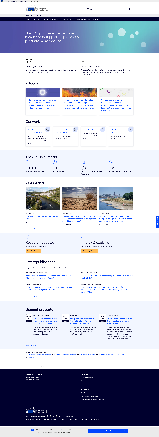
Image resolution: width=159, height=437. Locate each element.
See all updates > (33, 251)
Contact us (69, 416)
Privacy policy (74, 419)
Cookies (64, 419)
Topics (46, 19)
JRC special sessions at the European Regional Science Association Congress (45, 321)
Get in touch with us (87, 377)
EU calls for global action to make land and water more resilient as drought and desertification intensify (79, 218)
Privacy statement (86, 381)
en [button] (91, 9)
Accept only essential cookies (116, 431)
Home (27, 19)
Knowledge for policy (87, 393)
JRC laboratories (90, 130)
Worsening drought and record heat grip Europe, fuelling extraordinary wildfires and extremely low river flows (116, 218)
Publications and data (83, 19)
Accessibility (95, 419)
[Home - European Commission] (39, 8)
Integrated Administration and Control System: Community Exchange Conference (82, 321)
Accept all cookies (95, 431)
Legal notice (84, 419)
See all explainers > (89, 251)
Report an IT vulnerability (33, 419)
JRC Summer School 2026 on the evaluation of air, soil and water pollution (119, 321)
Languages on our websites (51, 419)
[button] (36, 366)
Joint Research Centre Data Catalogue (92, 399)
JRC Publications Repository (89, 396)
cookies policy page (61, 430)
